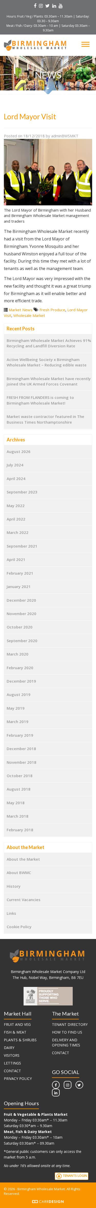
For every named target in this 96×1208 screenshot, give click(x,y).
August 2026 (18, 451)
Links (11, 913)
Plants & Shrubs (20, 1039)
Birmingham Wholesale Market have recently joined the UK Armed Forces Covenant (49, 381)
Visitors (11, 1055)
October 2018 (20, 775)
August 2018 (18, 789)
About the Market (23, 859)
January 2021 (19, 586)
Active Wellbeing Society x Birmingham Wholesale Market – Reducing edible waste (47, 362)
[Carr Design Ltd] (48, 1201)
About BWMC (19, 872)
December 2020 (21, 600)
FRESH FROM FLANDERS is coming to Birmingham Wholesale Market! (40, 400)
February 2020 (20, 667)
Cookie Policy (19, 926)
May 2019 (16, 708)
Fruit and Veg (17, 1024)
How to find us (67, 1032)
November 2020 (21, 613)
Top (90, 1200)
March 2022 (17, 532)
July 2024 (15, 464)
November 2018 (21, 762)
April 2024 (16, 478)
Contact (12, 1070)
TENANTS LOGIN (74, 1176)
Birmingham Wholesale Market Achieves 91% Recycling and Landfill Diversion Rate (49, 343)
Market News (21, 309)
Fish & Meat (15, 1032)
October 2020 (20, 627)
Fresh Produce (52, 309)
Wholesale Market (29, 315)
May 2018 (16, 802)
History (13, 886)
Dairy (9, 1047)
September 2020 (22, 640)
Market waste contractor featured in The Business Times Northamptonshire (45, 419)
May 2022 (16, 505)
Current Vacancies (23, 899)
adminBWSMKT (64, 135)
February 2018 (20, 829)
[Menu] (85, 44)
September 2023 (22, 491)
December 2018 (21, 748)
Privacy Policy (18, 1078)
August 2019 (18, 694)
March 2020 (17, 654)
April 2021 (16, 559)
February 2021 (20, 573)
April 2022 (16, 519)
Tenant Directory (70, 1024)
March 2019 (17, 721)
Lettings (12, 1063)
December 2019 (21, 681)
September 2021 (22, 546)
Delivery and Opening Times (66, 1042)
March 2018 (17, 816)
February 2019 (20, 735)
